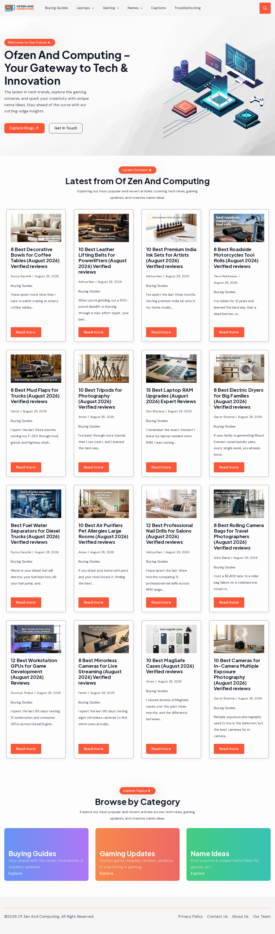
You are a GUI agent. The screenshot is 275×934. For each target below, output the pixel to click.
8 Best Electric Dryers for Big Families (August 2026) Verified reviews (238, 398)
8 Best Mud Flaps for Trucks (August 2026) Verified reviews (35, 395)
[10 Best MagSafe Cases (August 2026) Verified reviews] (171, 639)
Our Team (262, 916)
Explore (15, 873)
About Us (240, 916)
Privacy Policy (190, 916)
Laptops (83, 8)
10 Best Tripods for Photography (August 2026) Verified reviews (100, 398)
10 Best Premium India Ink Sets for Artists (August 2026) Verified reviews (171, 257)
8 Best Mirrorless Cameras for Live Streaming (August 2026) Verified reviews (100, 671)
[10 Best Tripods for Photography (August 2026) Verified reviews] (103, 368)
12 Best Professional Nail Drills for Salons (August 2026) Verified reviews (169, 533)
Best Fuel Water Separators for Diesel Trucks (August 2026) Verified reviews (35, 533)
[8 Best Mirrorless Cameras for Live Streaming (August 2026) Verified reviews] (103, 639)
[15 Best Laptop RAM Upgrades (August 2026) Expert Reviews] (171, 368)
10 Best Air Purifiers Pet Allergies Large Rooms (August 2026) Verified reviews (103, 533)
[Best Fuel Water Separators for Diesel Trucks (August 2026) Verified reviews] (36, 504)
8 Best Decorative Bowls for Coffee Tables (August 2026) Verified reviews (35, 257)
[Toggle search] (265, 8)
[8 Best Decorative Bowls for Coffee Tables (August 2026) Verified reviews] (36, 228)
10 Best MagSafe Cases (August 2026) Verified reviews (170, 665)
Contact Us (217, 916)
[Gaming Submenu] (119, 8)
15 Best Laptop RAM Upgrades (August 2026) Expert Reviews (171, 395)
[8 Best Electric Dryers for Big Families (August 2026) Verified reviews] (239, 368)
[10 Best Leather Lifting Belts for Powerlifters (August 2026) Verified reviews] (103, 228)
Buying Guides (56, 8)
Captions (158, 8)
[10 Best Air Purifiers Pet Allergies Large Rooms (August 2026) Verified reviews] (103, 504)
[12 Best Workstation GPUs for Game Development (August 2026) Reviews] (36, 639)
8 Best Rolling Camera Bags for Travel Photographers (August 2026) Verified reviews (239, 536)
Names (133, 8)
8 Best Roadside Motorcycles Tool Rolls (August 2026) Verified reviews (236, 257)
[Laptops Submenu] (94, 8)
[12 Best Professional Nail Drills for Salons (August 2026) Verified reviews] (171, 504)
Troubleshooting (187, 8)
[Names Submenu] (143, 8)
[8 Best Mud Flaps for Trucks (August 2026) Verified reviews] (36, 368)
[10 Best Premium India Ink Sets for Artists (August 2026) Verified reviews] (171, 228)
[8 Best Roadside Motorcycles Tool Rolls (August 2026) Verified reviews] (239, 228)
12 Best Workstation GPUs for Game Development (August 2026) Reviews (34, 671)
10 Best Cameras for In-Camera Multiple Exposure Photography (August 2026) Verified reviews (237, 674)
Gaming (109, 8)
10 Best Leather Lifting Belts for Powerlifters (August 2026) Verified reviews (102, 260)
